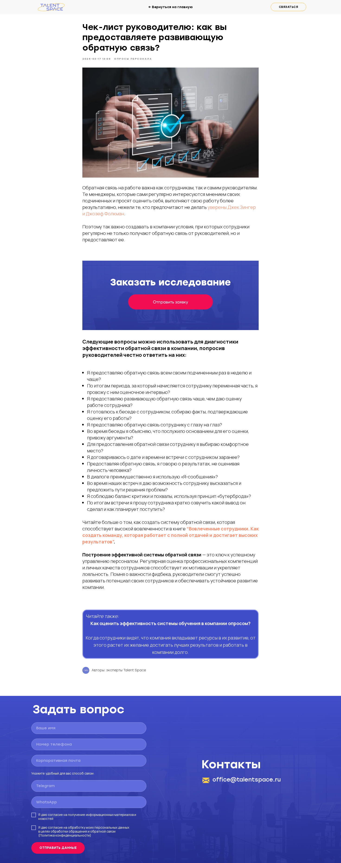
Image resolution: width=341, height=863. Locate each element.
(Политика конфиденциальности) (64, 835)
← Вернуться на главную (170, 7)
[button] (288, 7)
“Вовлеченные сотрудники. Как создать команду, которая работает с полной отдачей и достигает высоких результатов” (170, 535)
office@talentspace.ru (246, 779)
